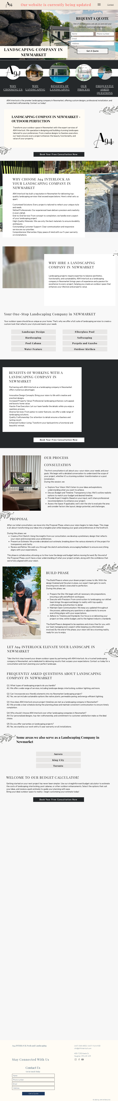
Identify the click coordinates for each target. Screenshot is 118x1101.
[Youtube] (82, 1059)
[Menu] (99, 4)
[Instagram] (75, 1059)
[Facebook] (79, 1059)
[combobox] (92, 43)
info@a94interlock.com (82, 1048)
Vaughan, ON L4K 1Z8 (82, 1056)
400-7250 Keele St (81, 1053)
